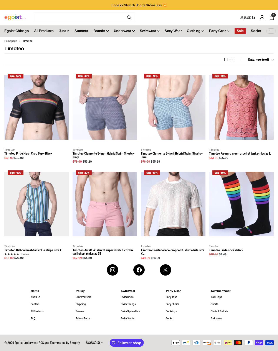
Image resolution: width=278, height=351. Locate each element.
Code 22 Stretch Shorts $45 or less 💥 (139, 5)
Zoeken (129, 17)
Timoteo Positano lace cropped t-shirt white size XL (172, 252)
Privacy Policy (83, 318)
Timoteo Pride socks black (226, 250)
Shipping (81, 303)
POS (41, 342)
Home (35, 290)
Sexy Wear (173, 31)
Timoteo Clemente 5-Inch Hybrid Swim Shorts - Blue (172, 155)
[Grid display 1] (226, 59)
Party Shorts (172, 303)
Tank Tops (216, 296)
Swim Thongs (128, 303)
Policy (80, 290)
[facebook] (139, 270)
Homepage (10, 40)
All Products (44, 31)
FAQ (33, 318)
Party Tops (171, 296)
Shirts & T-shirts (219, 311)
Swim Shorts (127, 318)
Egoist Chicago (16, 31)
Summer (81, 31)
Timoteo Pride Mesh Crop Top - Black (28, 153)
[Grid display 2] (231, 59)
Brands (99, 31)
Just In (64, 31)
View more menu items (271, 31)
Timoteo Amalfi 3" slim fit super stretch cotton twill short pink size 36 (103, 252)
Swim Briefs (127, 296)
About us (35, 296)
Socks (256, 31)
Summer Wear (220, 290)
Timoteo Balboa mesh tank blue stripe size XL (33, 250)
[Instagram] (112, 270)
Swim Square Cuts (130, 311)
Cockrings (171, 311)
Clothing (193, 31)
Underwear (122, 31)
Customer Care (83, 296)
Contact (35, 303)
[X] (165, 270)
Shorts (214, 303)
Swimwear (148, 31)
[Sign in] (262, 17)
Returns (80, 311)
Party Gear (217, 31)
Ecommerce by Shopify (65, 342)
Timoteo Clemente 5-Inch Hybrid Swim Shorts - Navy (103, 155)
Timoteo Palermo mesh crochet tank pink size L (240, 153)
